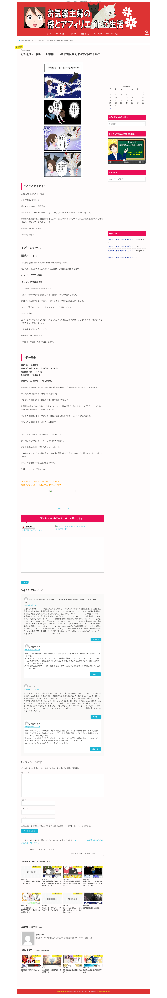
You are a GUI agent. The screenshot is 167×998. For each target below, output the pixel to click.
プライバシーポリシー (113, 34)
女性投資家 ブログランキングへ (32, 530)
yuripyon (40, 934)
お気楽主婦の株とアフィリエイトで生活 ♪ (82, 991)
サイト (23, 817)
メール (24, 808)
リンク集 (73, 34)
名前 (23, 800)
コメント (25, 773)
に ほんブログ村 (62, 508)
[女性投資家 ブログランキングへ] (28, 528)
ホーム (49, 34)
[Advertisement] (42, 554)
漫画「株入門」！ (61, 34)
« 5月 (110, 108)
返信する (96, 639)
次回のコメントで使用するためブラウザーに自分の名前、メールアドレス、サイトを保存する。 (57, 826)
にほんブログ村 (61, 529)
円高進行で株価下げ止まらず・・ (120, 239)
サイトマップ (98, 34)
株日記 (26, 582)
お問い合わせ (85, 34)
